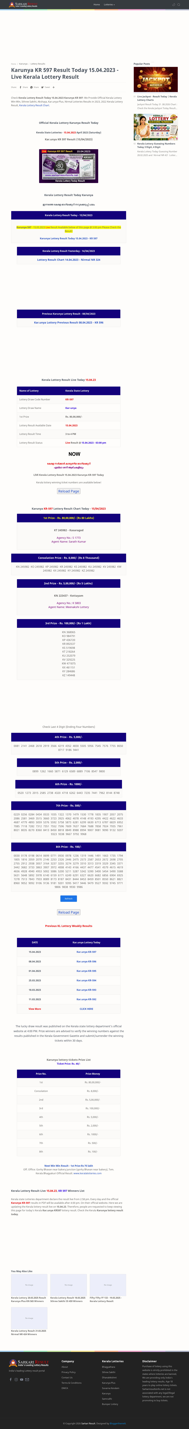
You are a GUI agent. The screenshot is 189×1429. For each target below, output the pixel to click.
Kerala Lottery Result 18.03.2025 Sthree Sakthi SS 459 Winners (67, 1299)
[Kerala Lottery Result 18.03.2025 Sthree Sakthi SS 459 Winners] (68, 1285)
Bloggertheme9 (118, 1423)
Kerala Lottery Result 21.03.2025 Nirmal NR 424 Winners (28, 1332)
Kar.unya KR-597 (86, 952)
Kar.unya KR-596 (86, 961)
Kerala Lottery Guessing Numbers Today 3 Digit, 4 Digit (156, 145)
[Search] (178, 4)
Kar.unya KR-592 (86, 999)
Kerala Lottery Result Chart (34, 105)
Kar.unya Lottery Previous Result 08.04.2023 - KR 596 (68, 322)
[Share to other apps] (53, 87)
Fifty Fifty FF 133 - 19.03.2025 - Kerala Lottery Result (106, 1299)
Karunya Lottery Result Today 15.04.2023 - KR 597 (68, 238)
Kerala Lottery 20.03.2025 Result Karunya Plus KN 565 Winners (28, 1299)
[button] (173, 4)
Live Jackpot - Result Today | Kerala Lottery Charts (157, 98)
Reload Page (68, 491)
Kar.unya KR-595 (86, 971)
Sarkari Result (88, 1423)
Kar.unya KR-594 (86, 980)
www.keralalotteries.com (88, 1173)
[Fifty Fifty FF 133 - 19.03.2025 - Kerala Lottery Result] (108, 1285)
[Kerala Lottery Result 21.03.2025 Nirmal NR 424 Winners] (29, 1318)
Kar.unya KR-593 (86, 989)
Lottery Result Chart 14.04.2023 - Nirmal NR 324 (68, 259)
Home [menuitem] (97, 4)
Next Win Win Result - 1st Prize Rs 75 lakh (68, 1165)
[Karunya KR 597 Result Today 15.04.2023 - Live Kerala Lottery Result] (68, 166)
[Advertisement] (94, 35)
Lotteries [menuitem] (108, 4)
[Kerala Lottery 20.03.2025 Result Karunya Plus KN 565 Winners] (29, 1285)
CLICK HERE (86, 1009)
